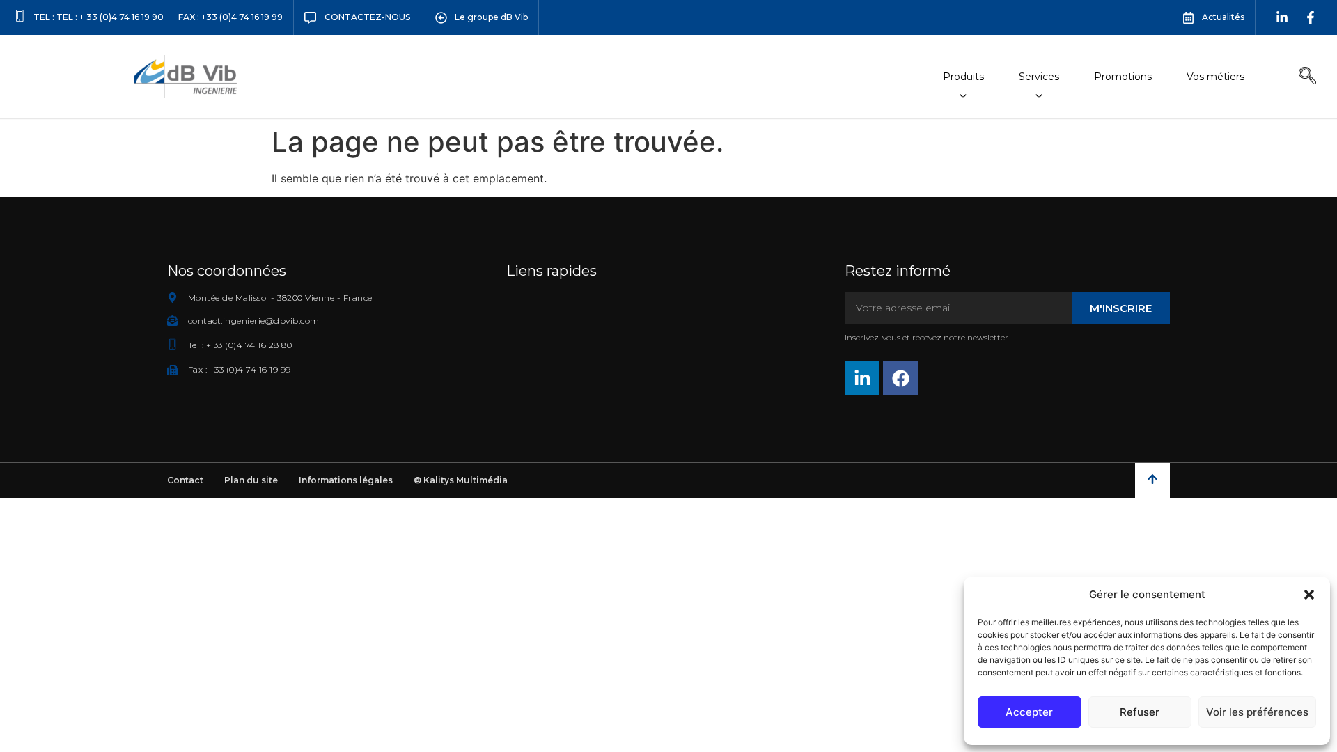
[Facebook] (900, 378)
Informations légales (346, 480)
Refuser (1139, 712)
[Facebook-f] (1310, 17)
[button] (1309, 595)
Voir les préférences (1257, 712)
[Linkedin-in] (1282, 17)
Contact (185, 480)
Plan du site (251, 480)
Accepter (1029, 712)
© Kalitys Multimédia (461, 480)
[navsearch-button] (1308, 77)
